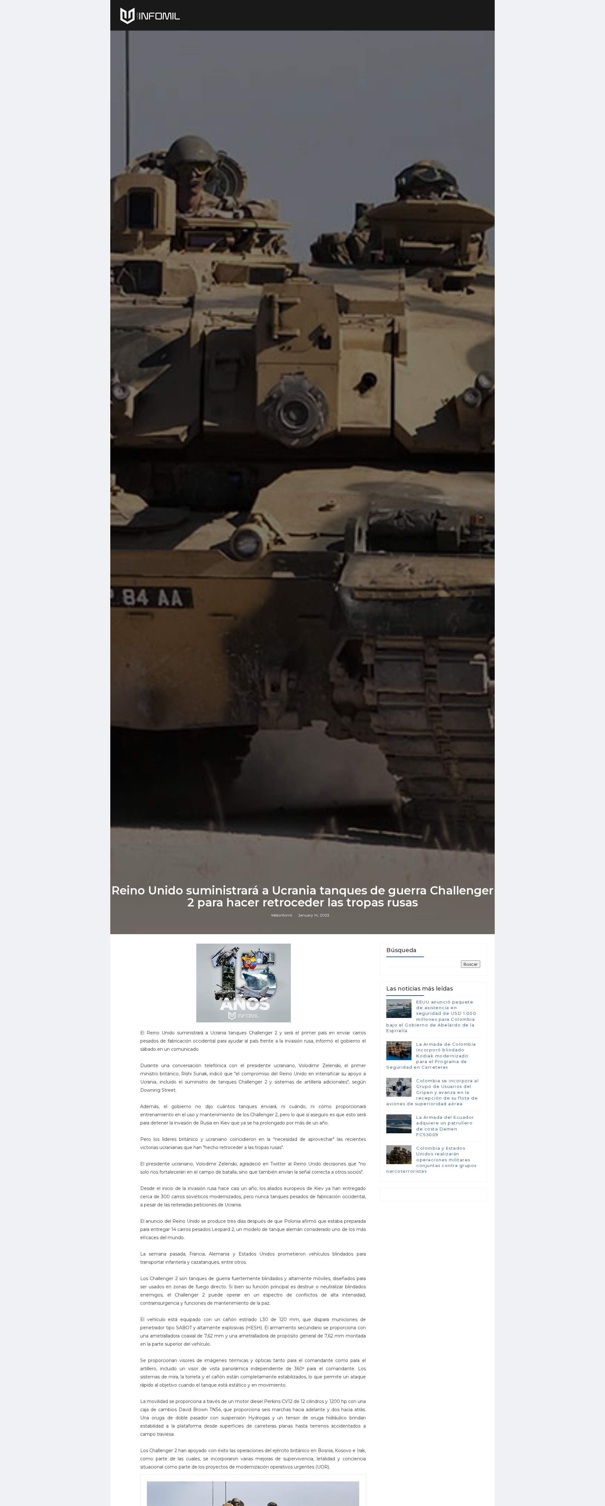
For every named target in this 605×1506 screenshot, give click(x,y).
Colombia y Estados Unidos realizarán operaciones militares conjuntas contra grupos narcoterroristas (431, 1160)
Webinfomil (281, 915)
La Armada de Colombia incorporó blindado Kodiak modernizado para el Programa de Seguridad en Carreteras (431, 1056)
